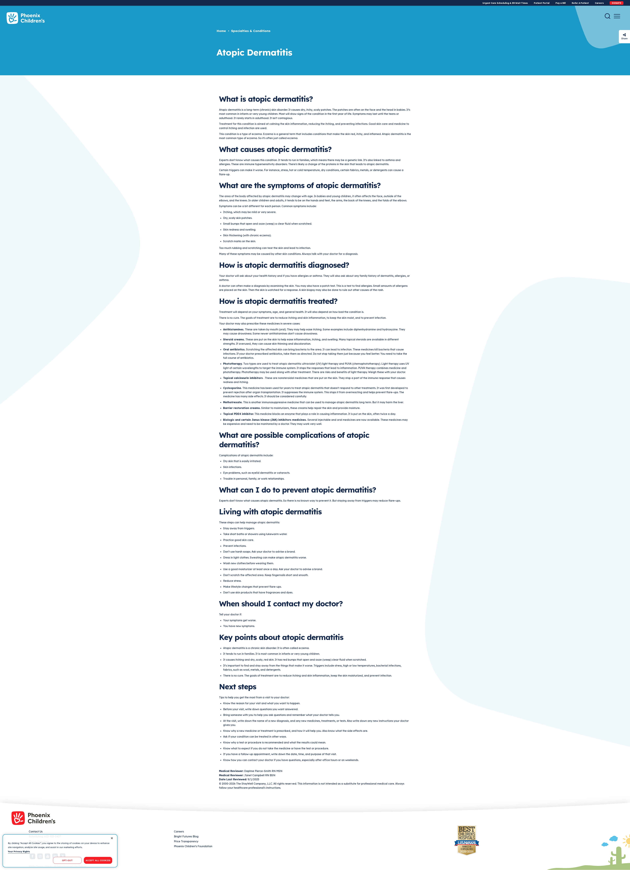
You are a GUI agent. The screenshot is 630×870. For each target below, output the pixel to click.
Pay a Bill (561, 3)
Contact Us (35, 831)
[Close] (112, 838)
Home (221, 31)
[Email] (624, 35)
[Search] (607, 16)
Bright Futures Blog (186, 836)
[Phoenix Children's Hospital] (26, 18)
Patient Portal (541, 3)
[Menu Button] (617, 16)
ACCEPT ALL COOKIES (98, 860)
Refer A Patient (580, 3)
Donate (616, 3)
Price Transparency (186, 841)
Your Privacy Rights (19, 851)
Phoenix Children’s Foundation (193, 846)
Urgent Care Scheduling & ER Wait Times (505, 3)
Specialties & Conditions (250, 31)
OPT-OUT (67, 860)
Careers (599, 3)
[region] (60, 850)
